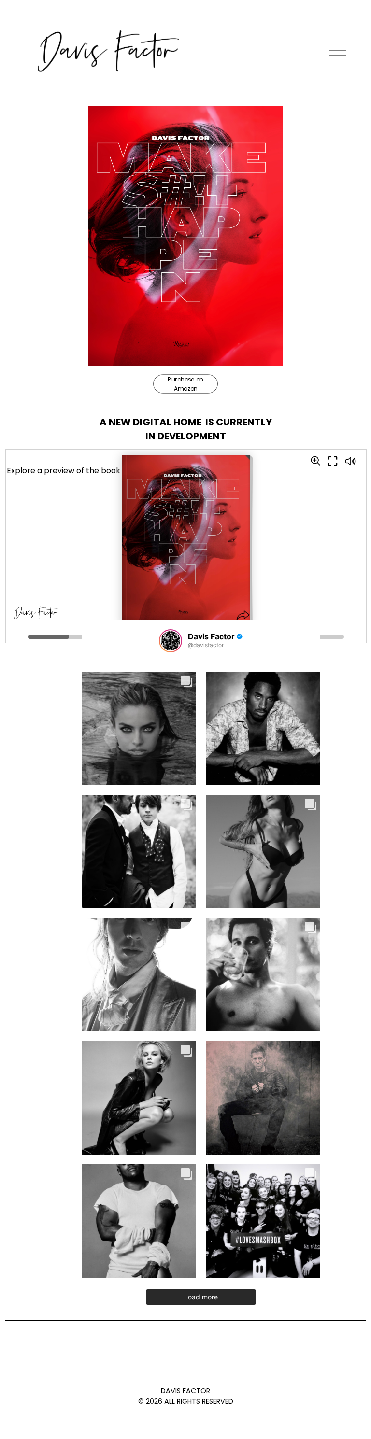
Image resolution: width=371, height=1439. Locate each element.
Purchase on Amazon (185, 384)
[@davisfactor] (170, 640)
